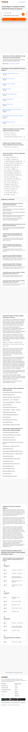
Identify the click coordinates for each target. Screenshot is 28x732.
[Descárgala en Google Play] (5, 699)
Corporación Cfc (6, 399)
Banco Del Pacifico (7, 417)
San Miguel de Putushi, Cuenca (9, 439)
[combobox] (14, 13)
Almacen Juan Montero (8, 397)
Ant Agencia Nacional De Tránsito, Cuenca (11, 434)
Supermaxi (18, 402)
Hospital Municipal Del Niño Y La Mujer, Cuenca (12, 451)
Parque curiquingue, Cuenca (9, 437)
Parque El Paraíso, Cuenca (8, 466)
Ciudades (16, 693)
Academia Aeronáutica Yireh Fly (9, 412)
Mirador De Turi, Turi (15, 446)
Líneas (16, 685)
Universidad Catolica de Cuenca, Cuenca (11, 463)
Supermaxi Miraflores (7, 404)
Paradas (16, 691)
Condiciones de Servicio (5, 702)
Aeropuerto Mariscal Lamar (8, 394)
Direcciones (17, 695)
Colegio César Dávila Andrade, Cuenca (11, 432)
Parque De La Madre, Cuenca (9, 471)
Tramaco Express (6, 409)
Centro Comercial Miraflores (9, 402)
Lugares (16, 687)
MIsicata (13, 409)
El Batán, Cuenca (18, 453)
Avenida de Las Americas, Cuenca (10, 476)
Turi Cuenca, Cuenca (7, 473)
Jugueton (18, 409)
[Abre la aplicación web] (21, 699)
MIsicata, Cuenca (6, 446)
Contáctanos (23, 702)
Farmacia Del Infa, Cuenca (8, 456)
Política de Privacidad (16, 702)
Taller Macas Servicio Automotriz (10, 407)
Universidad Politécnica (8, 422)
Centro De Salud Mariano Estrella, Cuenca (11, 458)
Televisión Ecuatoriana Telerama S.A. (10, 414)
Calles (16, 689)
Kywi (12, 399)
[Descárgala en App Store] (13, 699)
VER (15, 132)
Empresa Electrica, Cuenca (8, 453)
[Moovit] (5, 2)
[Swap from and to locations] (23, 14)
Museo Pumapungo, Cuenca (9, 468)
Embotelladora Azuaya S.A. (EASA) (10, 419)
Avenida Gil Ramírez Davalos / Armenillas (11, 424)
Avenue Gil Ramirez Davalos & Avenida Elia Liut (12, 392)
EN (2, 694)
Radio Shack (16, 399)
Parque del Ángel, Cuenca (8, 461)
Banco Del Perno (17, 397)
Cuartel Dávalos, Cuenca (8, 448)
